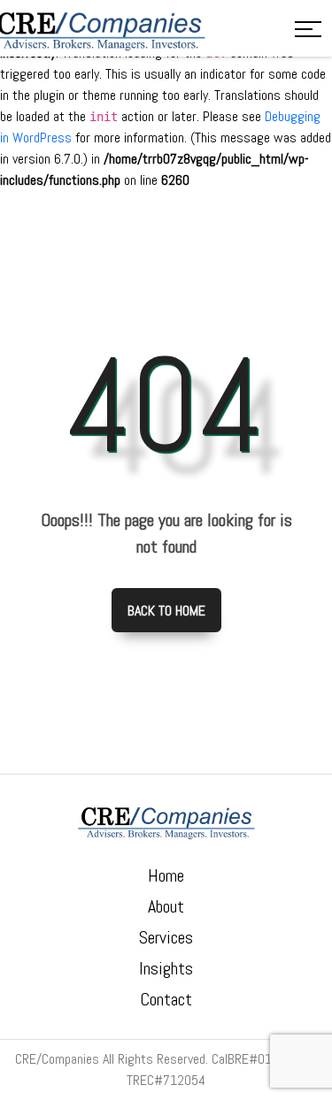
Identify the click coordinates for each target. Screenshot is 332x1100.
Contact (166, 999)
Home (166, 875)
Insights (166, 968)
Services (166, 937)
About (166, 906)
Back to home (166, 610)
